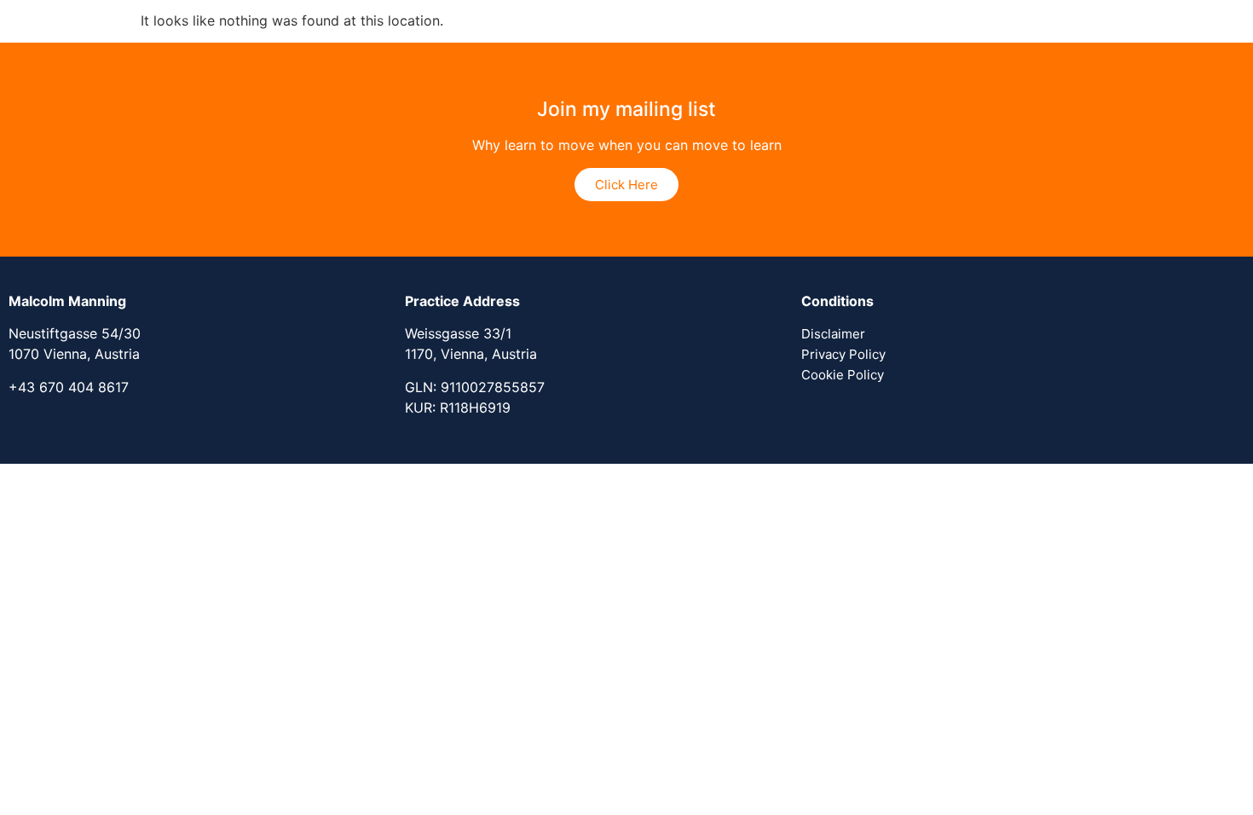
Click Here (626, 184)
